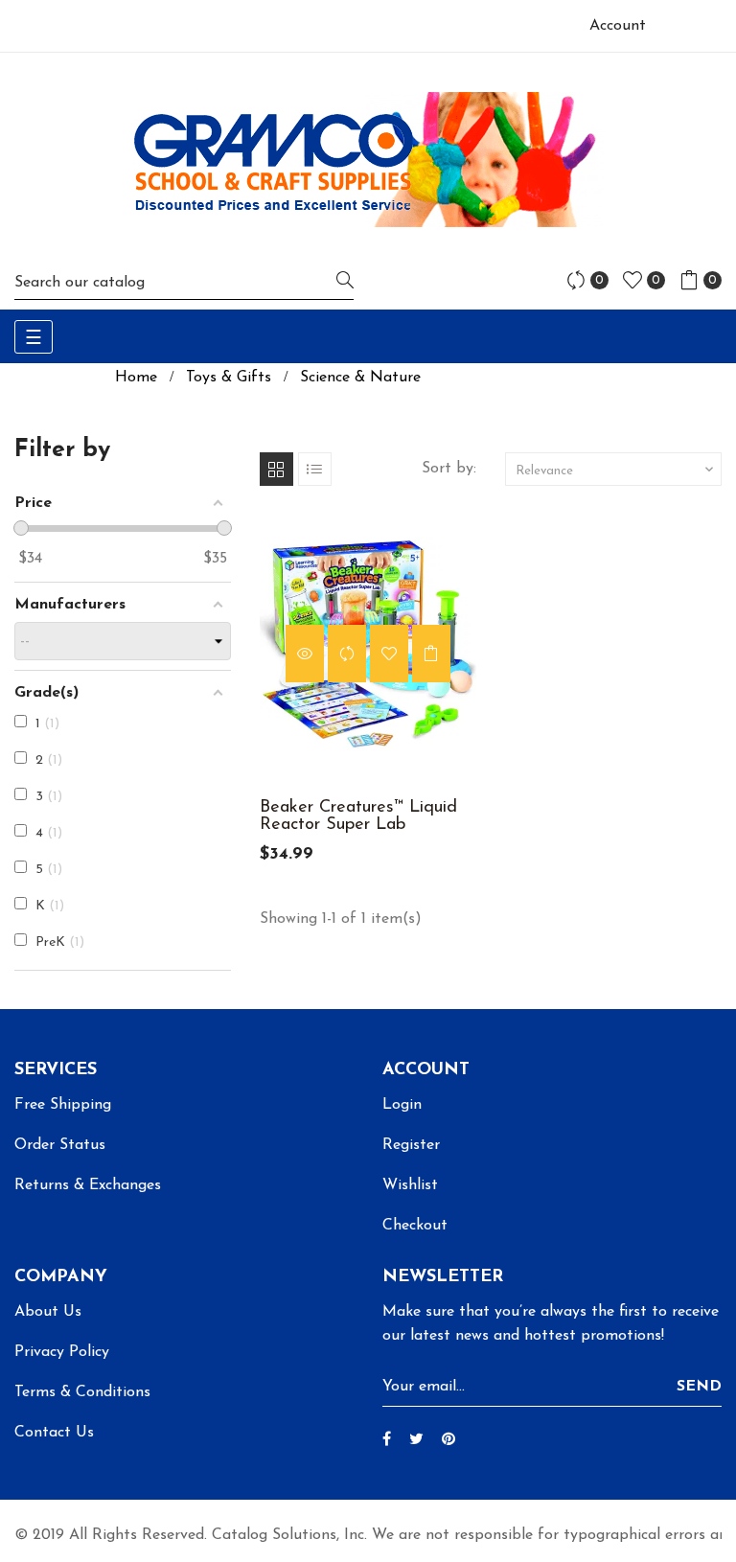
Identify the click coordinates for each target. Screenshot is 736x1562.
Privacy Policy (61, 1352)
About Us (47, 1312)
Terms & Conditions (82, 1392)
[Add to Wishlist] (389, 653)
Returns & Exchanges (87, 1185)
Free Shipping (62, 1105)
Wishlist (410, 1185)
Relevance (616, 469)
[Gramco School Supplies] (368, 159)
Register (411, 1145)
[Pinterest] (448, 1440)
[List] (315, 469)
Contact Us (54, 1432)
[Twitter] (416, 1440)
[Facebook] (386, 1440)
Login (402, 1105)
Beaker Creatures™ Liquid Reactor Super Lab (358, 816)
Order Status (59, 1145)
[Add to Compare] (347, 653)
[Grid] (276, 469)
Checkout (415, 1225)
